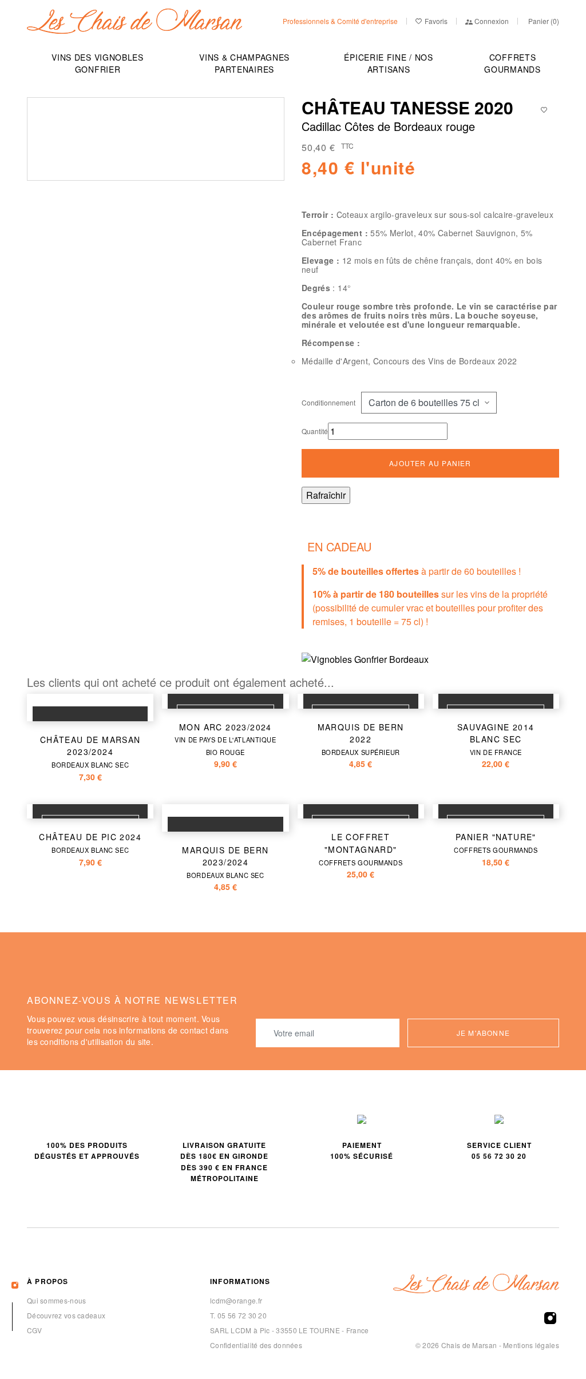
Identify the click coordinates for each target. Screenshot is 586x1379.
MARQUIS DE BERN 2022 (361, 739)
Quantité (315, 431)
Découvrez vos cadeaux (66, 1315)
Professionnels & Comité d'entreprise (340, 21)
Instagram (550, 1318)
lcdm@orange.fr (236, 1300)
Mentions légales (531, 1345)
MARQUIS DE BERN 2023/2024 (225, 862)
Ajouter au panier (430, 463)
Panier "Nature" (495, 843)
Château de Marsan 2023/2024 (90, 751)
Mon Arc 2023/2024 (225, 739)
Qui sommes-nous (56, 1300)
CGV (34, 1330)
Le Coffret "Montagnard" (360, 849)
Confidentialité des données (256, 1345)
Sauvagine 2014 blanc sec (495, 739)
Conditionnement (328, 402)
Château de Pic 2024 (90, 843)
